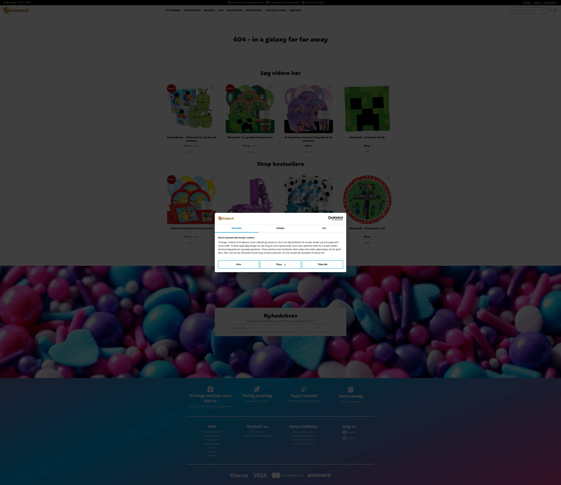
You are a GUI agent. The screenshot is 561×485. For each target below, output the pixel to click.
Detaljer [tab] (281, 228)
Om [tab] (324, 228)
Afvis (238, 264)
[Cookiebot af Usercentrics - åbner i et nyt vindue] (330, 218)
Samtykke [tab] (237, 228)
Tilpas (279, 264)
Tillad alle (322, 264)
